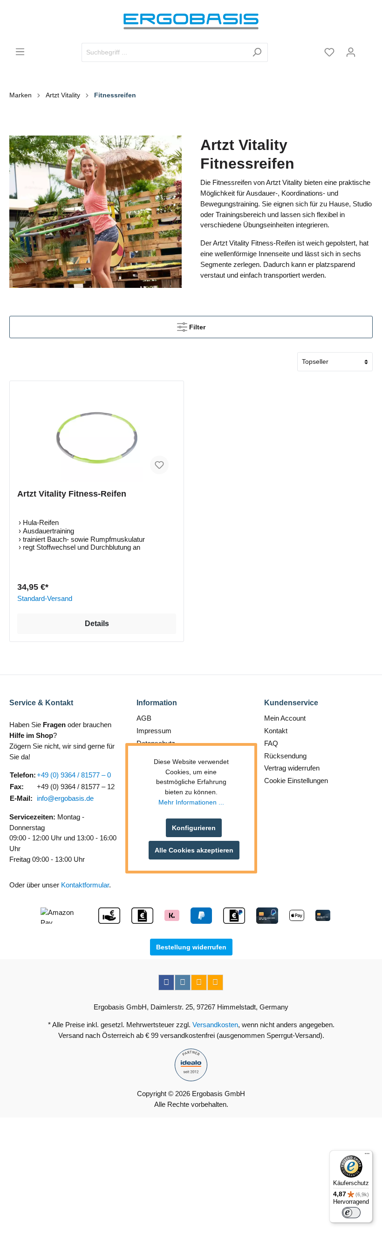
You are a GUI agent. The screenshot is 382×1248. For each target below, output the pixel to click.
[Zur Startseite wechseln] (191, 21)
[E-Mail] (198, 982)
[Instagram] (182, 982)
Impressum (153, 731)
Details (97, 623)
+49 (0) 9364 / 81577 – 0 (74, 775)
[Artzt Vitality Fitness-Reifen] (96, 435)
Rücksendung (285, 756)
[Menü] (20, 52)
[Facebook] (166, 982)
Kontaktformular (85, 885)
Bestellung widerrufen (191, 947)
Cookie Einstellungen (296, 780)
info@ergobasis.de (65, 798)
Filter (196, 327)
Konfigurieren (194, 828)
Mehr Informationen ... (191, 802)
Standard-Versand (44, 598)
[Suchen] (257, 52)
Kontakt (275, 731)
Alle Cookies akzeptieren (194, 850)
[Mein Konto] (351, 52)
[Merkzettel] (329, 52)
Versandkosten (215, 1025)
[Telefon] (215, 982)
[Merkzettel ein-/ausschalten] (159, 465)
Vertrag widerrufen (292, 768)
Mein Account (285, 718)
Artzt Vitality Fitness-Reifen (71, 493)
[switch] (351, 1212)
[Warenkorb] (367, 49)
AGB (143, 718)
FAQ (271, 743)
